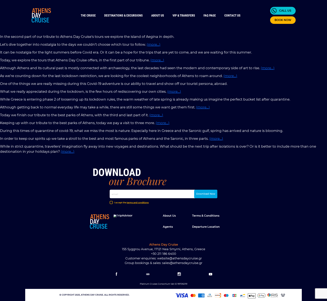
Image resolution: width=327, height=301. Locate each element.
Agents (168, 226)
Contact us (232, 15)
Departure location (206, 226)
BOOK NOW (283, 20)
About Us (157, 15)
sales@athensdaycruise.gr (182, 263)
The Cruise (88, 15)
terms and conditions (138, 202)
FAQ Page (210, 15)
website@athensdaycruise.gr (179, 258)
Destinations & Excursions (123, 15)
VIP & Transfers (184, 15)
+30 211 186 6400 (163, 254)
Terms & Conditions (205, 215)
